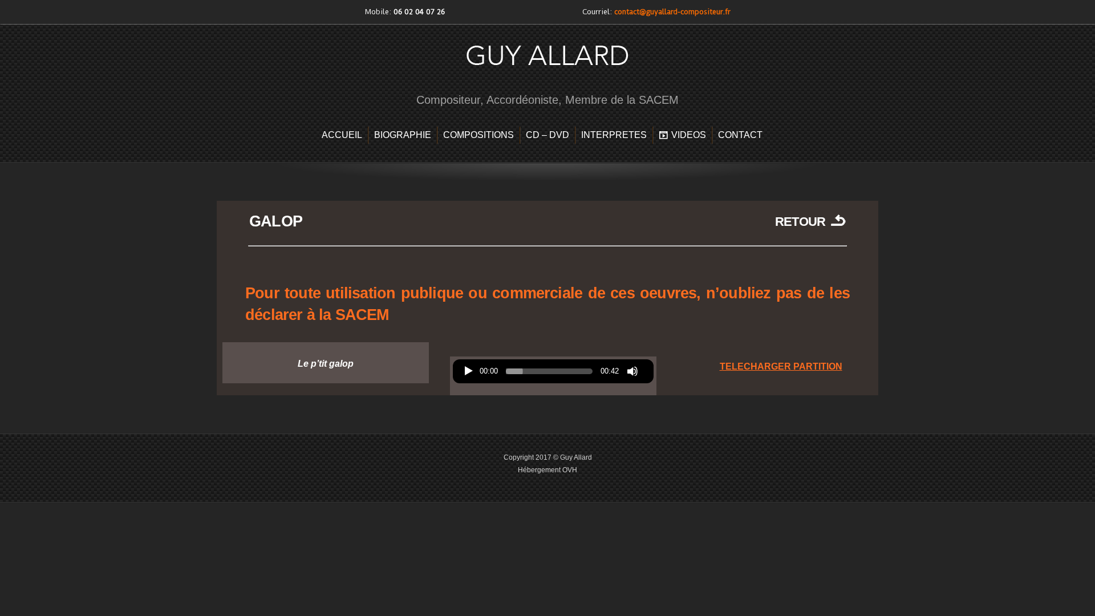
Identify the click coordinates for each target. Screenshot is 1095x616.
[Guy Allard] (547, 76)
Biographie (402, 135)
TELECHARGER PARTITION (781, 366)
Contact (740, 135)
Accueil (342, 135)
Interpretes (614, 135)
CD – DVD (547, 135)
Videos (688, 135)
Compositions (478, 135)
